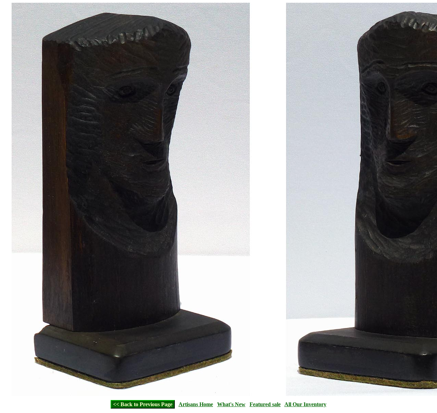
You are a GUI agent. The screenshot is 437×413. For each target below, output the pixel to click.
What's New (231, 404)
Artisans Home (196, 404)
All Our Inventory (305, 404)
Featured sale (265, 404)
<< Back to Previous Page (142, 404)
